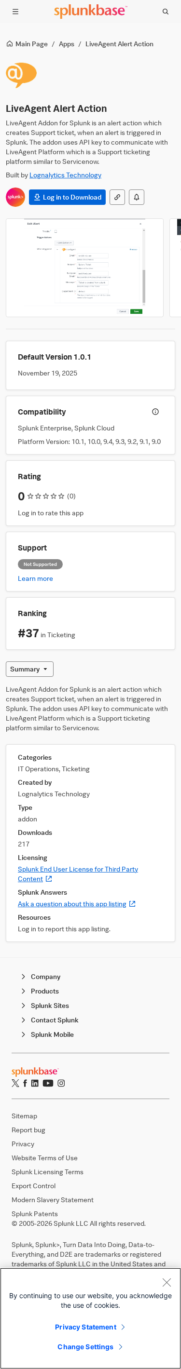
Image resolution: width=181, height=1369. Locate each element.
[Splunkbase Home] (90, 11)
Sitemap (24, 1116)
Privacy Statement (85, 1327)
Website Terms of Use (45, 1158)
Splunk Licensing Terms (48, 1172)
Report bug (28, 1130)
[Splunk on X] (15, 1083)
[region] (90, 1318)
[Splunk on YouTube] (48, 1083)
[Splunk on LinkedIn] (35, 1083)
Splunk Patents (35, 1213)
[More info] (155, 411)
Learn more (35, 578)
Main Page (31, 44)
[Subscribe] (136, 197)
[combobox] (30, 669)
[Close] (166, 1282)
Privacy (23, 1144)
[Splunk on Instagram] (61, 1083)
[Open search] (165, 11)
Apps (66, 44)
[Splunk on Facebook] (25, 1083)
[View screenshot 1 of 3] (85, 267)
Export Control (34, 1185)
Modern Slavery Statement (53, 1199)
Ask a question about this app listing (77, 903)
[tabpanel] (90, 813)
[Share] (117, 197)
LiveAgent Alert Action (119, 44)
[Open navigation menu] (15, 11)
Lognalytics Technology (65, 175)
